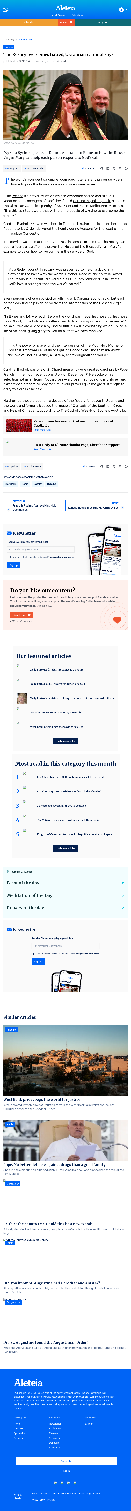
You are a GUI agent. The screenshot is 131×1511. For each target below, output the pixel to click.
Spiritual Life (25, 39)
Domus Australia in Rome (61, 242)
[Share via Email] (120, 168)
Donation (54, 1442)
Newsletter (55, 1423)
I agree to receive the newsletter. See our (42, 557)
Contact (97, 1493)
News (17, 1423)
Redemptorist (27, 269)
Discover (18, 1438)
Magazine (54, 1433)
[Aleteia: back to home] (65, 8)
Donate (64, 22)
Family (10, 1124)
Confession (13, 1183)
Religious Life (14, 1302)
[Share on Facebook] (101, 168)
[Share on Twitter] (114, 168)
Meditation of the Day (29, 895)
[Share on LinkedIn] (107, 168)
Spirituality (8, 39)
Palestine (12, 1029)
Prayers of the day (25, 908)
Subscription (55, 1438)
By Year (89, 1423)
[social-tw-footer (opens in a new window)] (68, 1483)
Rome (25, 484)
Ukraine (51, 484)
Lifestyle (18, 1428)
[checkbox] (8, 558)
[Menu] (23, 10)
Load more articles (65, 741)
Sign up (14, 565)
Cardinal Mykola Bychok (91, 201)
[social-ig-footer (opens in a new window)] (75, 1483)
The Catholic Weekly (77, 410)
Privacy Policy (38, 1499)
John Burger (41, 61)
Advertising (55, 1447)
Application (55, 1428)
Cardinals (10, 484)
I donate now (19, 615)
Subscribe (28, 22)
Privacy (51, 1499)
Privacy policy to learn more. (61, 557)
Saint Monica (77, 15)
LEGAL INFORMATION (64, 1493)
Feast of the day (23, 883)
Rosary (17, 196)
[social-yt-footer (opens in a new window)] (55, 1483)
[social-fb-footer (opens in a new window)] (62, 1483)
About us (45, 1493)
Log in (66, 1470)
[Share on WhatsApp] (126, 168)
